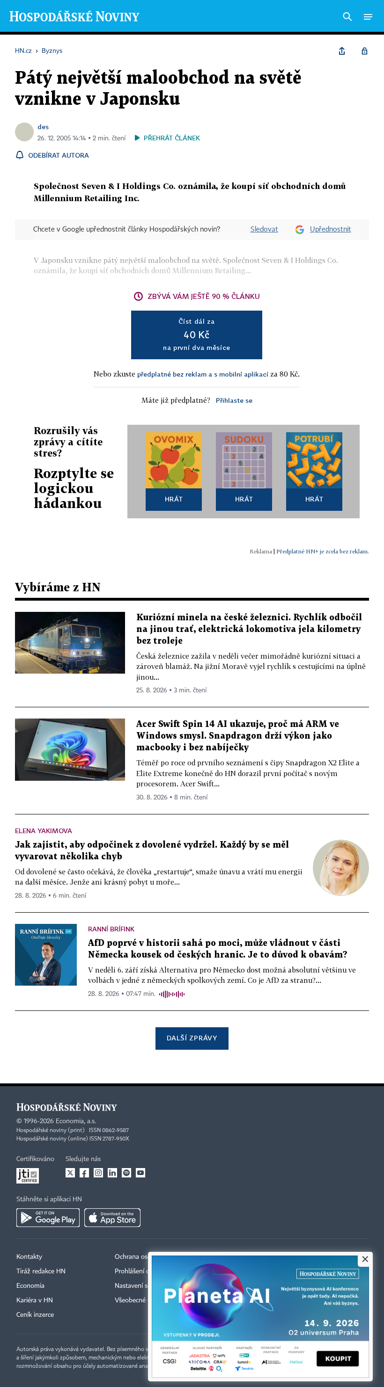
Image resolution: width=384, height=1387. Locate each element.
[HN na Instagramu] (98, 1172)
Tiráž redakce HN (41, 1271)
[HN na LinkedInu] (112, 1172)
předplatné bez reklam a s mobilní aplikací (202, 374)
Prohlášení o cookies (144, 1271)
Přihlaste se (234, 400)
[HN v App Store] (112, 1217)
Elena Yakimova (43, 831)
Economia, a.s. (76, 1121)
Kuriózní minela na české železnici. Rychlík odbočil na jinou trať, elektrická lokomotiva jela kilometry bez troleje (249, 629)
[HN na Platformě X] (70, 1172)
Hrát (174, 499)
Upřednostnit (330, 229)
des (43, 127)
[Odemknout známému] (364, 51)
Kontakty (29, 1257)
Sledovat (264, 229)
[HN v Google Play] (48, 1217)
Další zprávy (192, 1038)
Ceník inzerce (35, 1315)
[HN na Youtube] (140, 1172)
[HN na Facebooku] (84, 1172)
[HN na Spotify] (126, 1172)
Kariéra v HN (34, 1300)
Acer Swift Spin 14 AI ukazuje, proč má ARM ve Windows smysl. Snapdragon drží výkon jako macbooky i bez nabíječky (237, 736)
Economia (30, 1286)
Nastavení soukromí (143, 1286)
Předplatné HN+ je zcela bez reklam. (322, 551)
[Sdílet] (342, 51)
